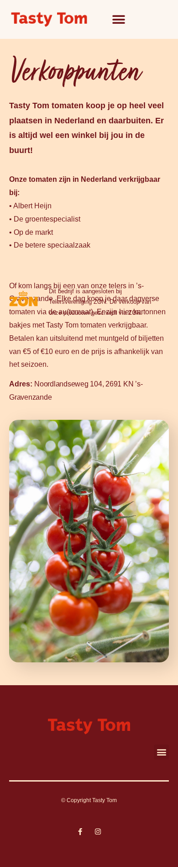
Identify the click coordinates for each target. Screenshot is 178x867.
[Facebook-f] (80, 831)
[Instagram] (97, 831)
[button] (119, 19)
